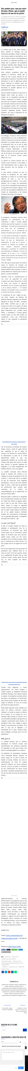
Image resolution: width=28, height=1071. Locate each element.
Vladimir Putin (21, 967)
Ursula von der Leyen (13, 967)
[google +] (9, 972)
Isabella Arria (4, 27)
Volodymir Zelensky (5, 969)
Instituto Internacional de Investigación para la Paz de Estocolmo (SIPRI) (12, 963)
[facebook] (2, 972)
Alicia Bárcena (8, 957)
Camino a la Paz (15, 957)
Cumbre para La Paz (17, 961)
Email (2, 1041)
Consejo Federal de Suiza (7, 961)
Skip (16, 1067)
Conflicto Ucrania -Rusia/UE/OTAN (8, 959)
